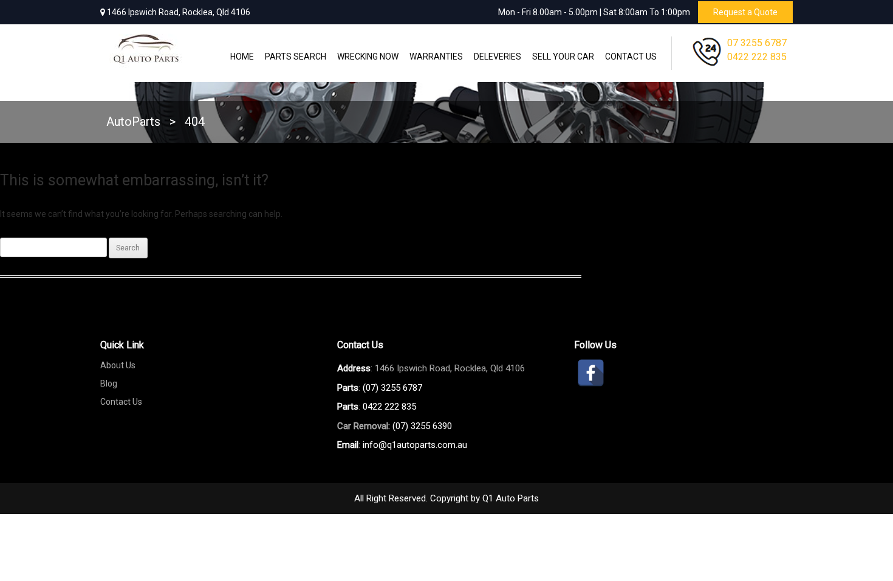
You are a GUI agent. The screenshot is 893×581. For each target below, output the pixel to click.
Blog (108, 383)
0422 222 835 (757, 57)
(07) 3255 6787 (392, 387)
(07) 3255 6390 (422, 426)
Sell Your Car (563, 56)
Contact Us (631, 56)
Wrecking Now (368, 56)
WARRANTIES (436, 56)
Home (242, 56)
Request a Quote (745, 12)
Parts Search (295, 56)
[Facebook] (590, 373)
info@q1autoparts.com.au (415, 444)
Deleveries (497, 56)
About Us (117, 365)
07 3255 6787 (757, 43)
